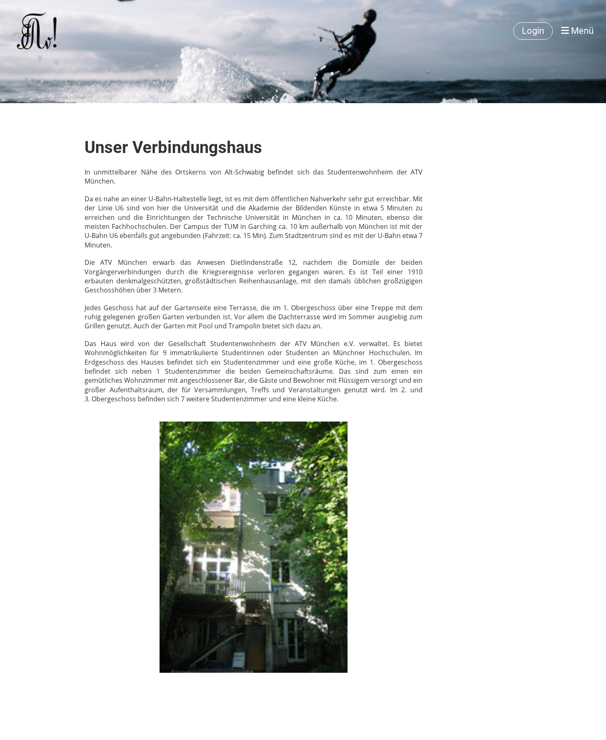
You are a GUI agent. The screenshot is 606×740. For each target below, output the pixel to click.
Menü (581, 31)
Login (533, 31)
